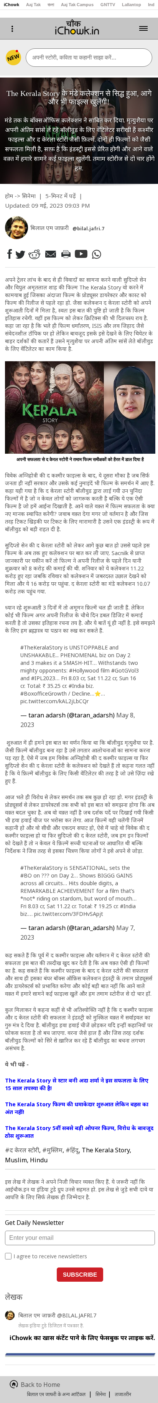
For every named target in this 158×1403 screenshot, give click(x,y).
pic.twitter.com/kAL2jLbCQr (54, 701)
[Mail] (50, 254)
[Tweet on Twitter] (19, 254)
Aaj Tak (33, 4)
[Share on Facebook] (9, 254)
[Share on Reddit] (34, 253)
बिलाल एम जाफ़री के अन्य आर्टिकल (56, 1394)
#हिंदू (72, 1150)
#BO (26, 875)
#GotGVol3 (125, 670)
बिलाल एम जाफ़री (37, 1315)
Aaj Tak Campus (77, 4)
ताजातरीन (123, 1394)
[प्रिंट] (65, 254)
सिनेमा (29, 196)
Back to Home (40, 1384)
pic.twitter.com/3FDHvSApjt (68, 913)
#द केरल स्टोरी (22, 1150)
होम (9, 196)
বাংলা (51, 4)
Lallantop (131, 4)
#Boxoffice (34, 693)
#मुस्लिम (52, 1150)
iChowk (11, 4)
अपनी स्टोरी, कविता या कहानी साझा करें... (74, 57)
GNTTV (107, 4)
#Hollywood (84, 670)
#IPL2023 (43, 678)
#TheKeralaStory (41, 647)
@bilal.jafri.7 (88, 228)
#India (76, 685)
